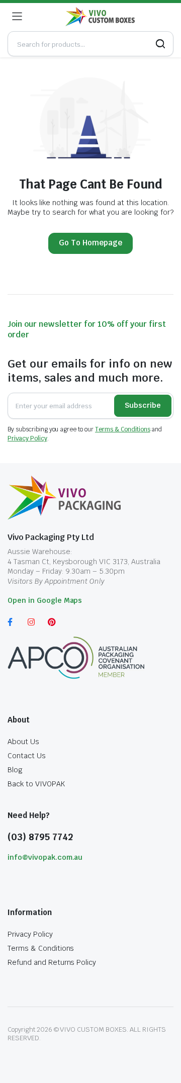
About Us (23, 741)
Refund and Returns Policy (52, 962)
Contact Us (27, 755)
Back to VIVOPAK (36, 783)
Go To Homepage (90, 242)
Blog (15, 769)
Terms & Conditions (122, 429)
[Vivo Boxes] (100, 17)
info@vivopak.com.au (45, 857)
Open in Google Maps (45, 600)
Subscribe (143, 405)
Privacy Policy (27, 438)
